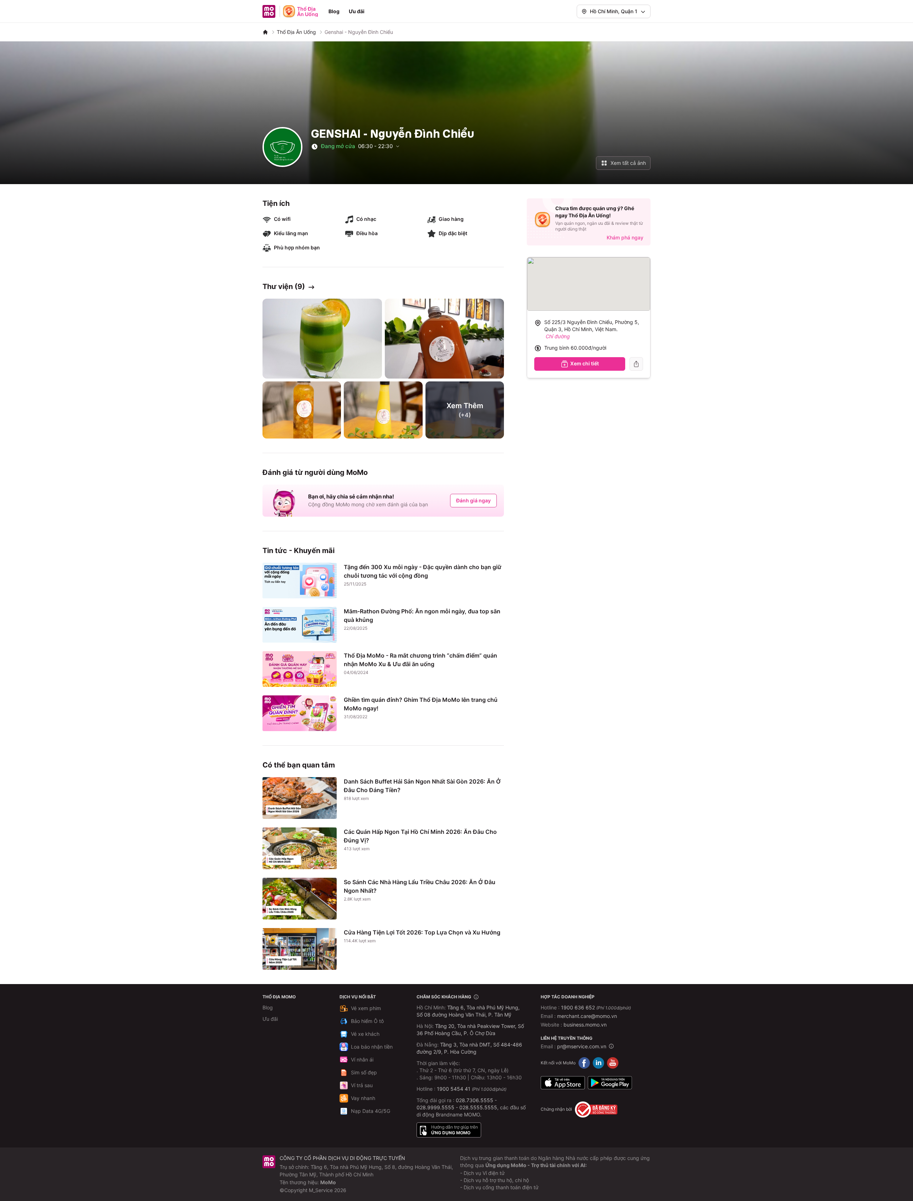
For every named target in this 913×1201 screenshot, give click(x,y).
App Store (563, 1083)
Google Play (610, 1083)
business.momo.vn (585, 1025)
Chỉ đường (558, 336)
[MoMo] (265, 32)
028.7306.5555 (474, 1100)
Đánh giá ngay (473, 500)
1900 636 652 (596, 1007)
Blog (334, 11)
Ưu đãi (356, 11)
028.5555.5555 (478, 1107)
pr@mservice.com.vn (581, 1046)
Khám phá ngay (625, 237)
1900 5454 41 (453, 1089)
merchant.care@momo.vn (587, 1016)
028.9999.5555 (435, 1107)
